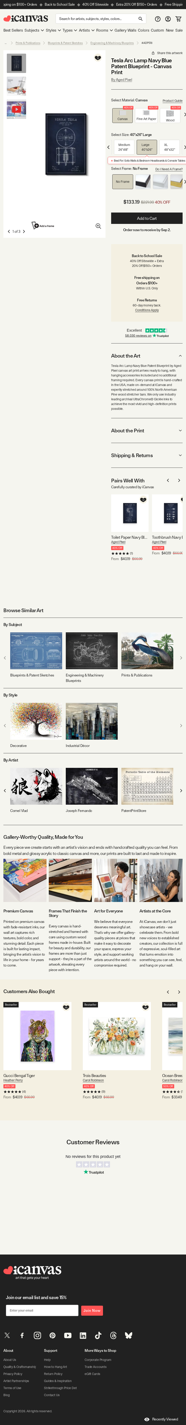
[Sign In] (168, 18)
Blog (6, 1395)
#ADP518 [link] (147, 43)
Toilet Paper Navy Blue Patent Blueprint (130, 537)
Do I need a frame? (169, 169)
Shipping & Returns (132, 455)
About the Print (127, 430)
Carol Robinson (93, 1080)
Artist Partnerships (16, 1381)
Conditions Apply (147, 310)
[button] (122, 115)
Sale (179, 30)
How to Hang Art (55, 1367)
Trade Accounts (96, 1367)
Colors (143, 30)
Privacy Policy (12, 1374)
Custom (157, 30)
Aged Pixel (118, 542)
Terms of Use (12, 1388)
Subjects (31, 30)
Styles (51, 30)
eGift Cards (92, 1374)
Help (47, 1360)
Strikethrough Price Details (62, 1388)
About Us (9, 1360)
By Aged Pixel (121, 80)
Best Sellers (13, 30)
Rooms (102, 30)
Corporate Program (98, 1360)
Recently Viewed (165, 1419)
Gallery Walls (125, 30)
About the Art (125, 356)
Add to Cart (147, 218)
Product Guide (173, 101)
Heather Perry (13, 1080)
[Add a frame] (43, 225)
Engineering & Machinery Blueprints (112, 43)
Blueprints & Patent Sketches (65, 43)
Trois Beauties (94, 1075)
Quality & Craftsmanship (20, 1367)
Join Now (92, 1310)
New (170, 30)
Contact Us (52, 1395)
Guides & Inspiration (58, 1381)
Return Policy (53, 1374)
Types (67, 30)
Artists (84, 30)
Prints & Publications (28, 43)
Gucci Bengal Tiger (19, 1075)
